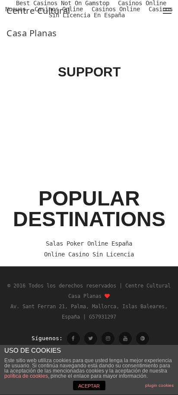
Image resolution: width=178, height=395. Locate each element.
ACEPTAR (89, 386)
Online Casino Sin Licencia (89, 254)
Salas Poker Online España (89, 243)
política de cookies (26, 376)
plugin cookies (159, 385)
